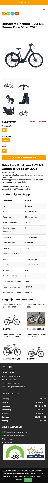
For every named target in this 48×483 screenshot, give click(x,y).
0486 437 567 (14, 384)
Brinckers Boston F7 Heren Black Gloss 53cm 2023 (13, 336)
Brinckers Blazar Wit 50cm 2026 (36, 306)
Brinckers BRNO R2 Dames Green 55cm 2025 (13, 306)
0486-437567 (24, 2)
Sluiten (28, 480)
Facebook (8, 439)
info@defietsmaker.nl (16, 387)
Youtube (8, 442)
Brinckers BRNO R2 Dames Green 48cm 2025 (37, 336)
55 (4, 130)
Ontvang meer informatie (24, 157)
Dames (6, 140)
